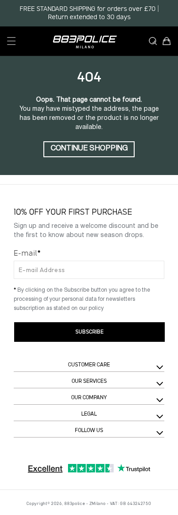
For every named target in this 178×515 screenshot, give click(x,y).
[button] (11, 41)
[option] (89, 13)
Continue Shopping (89, 148)
